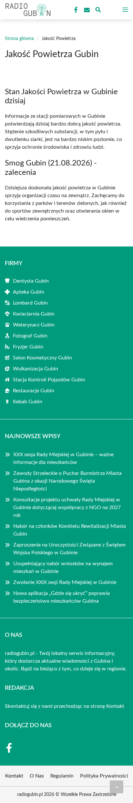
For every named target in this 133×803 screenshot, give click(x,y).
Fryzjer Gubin (28, 346)
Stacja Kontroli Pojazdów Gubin (49, 379)
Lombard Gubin (30, 303)
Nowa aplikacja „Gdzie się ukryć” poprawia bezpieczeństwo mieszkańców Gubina (61, 597)
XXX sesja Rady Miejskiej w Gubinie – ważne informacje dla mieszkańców (63, 458)
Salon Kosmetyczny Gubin (42, 357)
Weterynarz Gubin (34, 324)
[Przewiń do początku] (116, 786)
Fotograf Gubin (30, 335)
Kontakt (115, 706)
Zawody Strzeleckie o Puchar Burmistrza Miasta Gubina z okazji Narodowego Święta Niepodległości (67, 481)
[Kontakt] (86, 10)
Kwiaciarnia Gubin (34, 313)
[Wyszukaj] (98, 10)
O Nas (37, 775)
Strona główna (19, 38)
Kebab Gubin (27, 401)
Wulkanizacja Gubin (35, 368)
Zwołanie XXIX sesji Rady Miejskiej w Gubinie (64, 582)
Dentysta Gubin (31, 281)
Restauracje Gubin (33, 390)
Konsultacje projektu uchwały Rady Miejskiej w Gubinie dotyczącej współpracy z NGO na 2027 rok (67, 507)
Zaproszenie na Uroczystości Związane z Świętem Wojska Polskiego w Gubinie (69, 548)
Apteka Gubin (28, 292)
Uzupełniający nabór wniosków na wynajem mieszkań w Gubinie (63, 567)
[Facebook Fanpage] (75, 10)
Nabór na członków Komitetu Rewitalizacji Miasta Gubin (69, 530)
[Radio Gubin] (27, 9)
